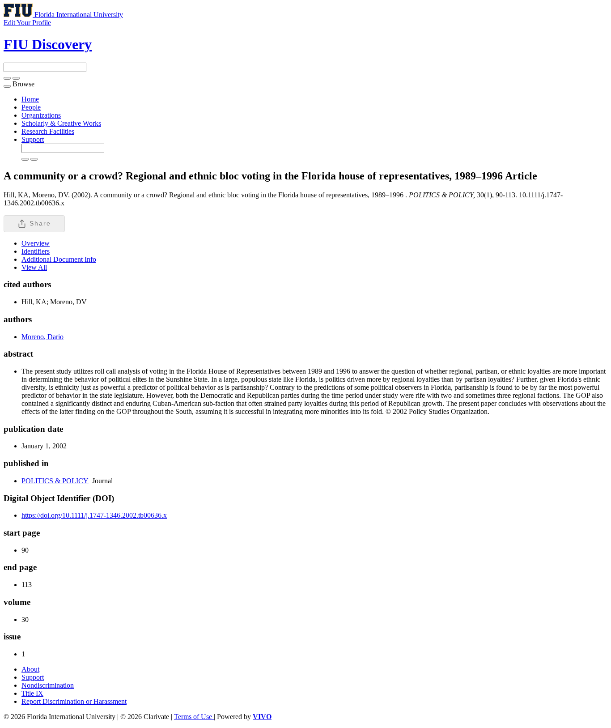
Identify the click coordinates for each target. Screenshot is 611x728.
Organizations (41, 115)
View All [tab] (34, 267)
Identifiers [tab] (35, 251)
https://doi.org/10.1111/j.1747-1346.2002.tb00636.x (94, 515)
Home (30, 99)
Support (32, 139)
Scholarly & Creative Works (61, 123)
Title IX (32, 693)
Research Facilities (47, 131)
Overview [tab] (35, 243)
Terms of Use (194, 716)
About (30, 669)
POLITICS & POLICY (55, 481)
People (31, 107)
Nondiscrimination (47, 685)
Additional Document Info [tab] (58, 259)
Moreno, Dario (42, 337)
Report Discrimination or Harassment (74, 701)
